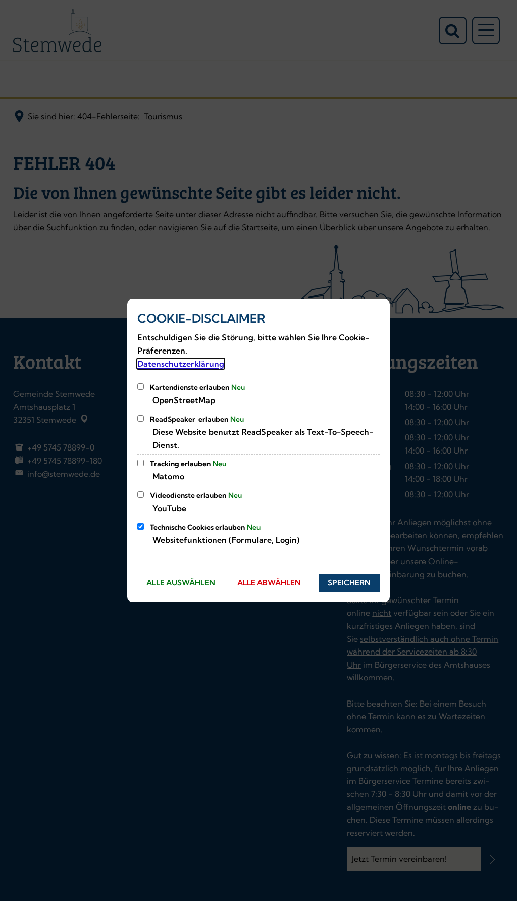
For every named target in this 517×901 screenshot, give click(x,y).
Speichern (349, 582)
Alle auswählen (180, 582)
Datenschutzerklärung (180, 364)
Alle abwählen (269, 582)
